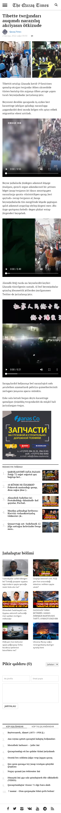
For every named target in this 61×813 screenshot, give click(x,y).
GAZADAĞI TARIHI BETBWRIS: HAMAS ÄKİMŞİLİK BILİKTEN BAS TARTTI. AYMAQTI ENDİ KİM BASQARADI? (45, 616)
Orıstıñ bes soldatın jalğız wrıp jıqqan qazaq (30, 757)
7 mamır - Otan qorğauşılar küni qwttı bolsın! (31, 791)
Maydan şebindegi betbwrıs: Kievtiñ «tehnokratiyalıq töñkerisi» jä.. (23, 513)
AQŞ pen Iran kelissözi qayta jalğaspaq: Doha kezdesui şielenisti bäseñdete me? (12, 646)
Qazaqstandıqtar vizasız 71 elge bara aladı (29, 785)
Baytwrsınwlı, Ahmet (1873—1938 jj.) (26, 732)
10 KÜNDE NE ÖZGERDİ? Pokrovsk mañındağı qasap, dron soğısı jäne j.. (23, 487)
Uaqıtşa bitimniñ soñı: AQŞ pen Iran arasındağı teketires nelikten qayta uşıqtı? (45, 582)
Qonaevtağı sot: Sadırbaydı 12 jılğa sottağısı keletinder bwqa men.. (24, 526)
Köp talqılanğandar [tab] (43, 726)
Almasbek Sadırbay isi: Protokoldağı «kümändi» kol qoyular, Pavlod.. (23, 500)
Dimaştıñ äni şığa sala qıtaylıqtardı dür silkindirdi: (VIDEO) (33, 779)
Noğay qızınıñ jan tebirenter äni (24, 771)
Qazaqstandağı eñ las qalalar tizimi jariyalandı (31, 751)
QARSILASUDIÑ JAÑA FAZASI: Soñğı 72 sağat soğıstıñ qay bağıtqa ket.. (24, 474)
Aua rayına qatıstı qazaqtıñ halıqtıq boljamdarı (31, 739)
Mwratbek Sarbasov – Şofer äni (23, 745)
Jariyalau (10, 706)
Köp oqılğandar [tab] (14, 726)
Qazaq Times (15, 31)
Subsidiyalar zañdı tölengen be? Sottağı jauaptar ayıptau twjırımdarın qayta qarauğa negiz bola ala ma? (15, 582)
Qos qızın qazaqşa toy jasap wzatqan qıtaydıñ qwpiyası (31, 765)
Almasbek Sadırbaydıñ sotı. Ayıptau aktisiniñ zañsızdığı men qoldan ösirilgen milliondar (14, 614)
